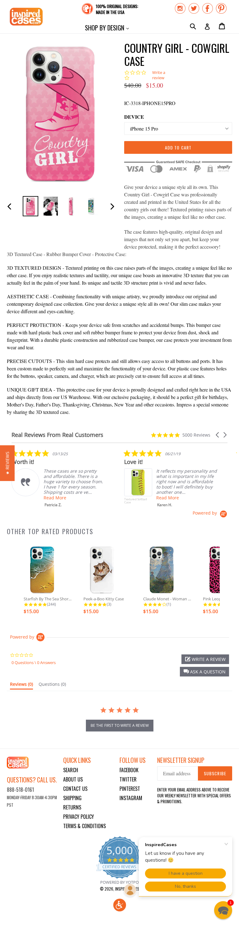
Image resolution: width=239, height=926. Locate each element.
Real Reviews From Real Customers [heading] (57, 435)
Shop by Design (108, 27)
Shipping (72, 798)
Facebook (129, 770)
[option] (30, 206)
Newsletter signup (180, 760)
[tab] (21, 685)
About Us (73, 779)
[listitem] (58, 478)
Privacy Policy (78, 816)
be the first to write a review (120, 725)
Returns (72, 807)
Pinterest (130, 788)
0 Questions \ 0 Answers (34, 662)
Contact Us (75, 788)
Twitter (128, 779)
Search (70, 770)
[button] (218, 435)
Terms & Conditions (84, 826)
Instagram (131, 798)
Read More (55, 498)
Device (134, 116)
